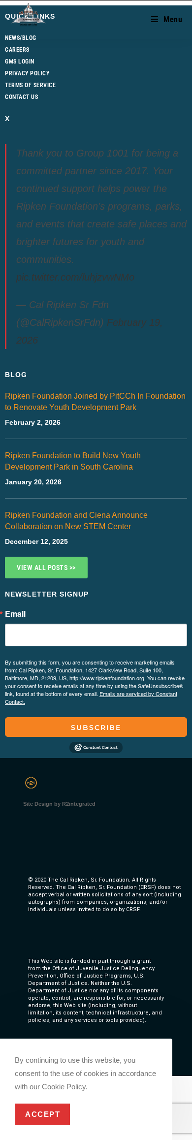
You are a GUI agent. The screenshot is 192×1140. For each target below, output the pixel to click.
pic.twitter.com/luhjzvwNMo (75, 277)
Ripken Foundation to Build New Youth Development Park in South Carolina (73, 461)
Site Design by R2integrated (59, 804)
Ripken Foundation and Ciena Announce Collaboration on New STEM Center (76, 521)
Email (15, 614)
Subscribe (96, 727)
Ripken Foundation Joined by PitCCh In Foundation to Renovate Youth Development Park (95, 402)
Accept (42, 1114)
